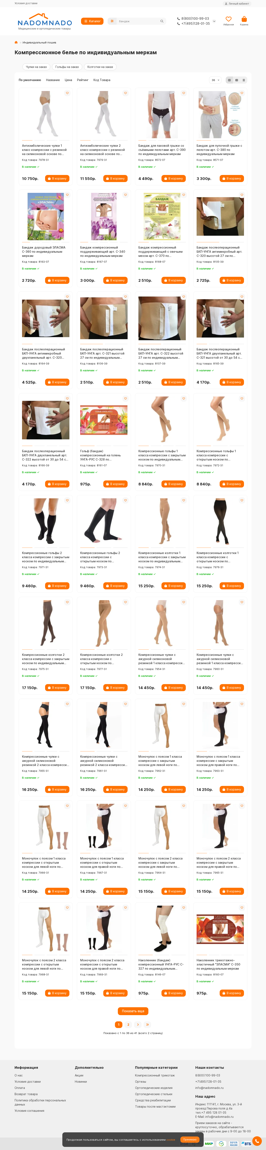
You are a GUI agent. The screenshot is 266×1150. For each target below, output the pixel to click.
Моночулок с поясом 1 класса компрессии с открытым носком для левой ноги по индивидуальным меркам (43, 863)
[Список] (236, 80)
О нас (19, 1075)
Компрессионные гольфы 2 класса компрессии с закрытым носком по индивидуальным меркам (45, 557)
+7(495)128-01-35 (208, 1081)
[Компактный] (243, 80)
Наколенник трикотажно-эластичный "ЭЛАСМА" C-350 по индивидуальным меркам (218, 964)
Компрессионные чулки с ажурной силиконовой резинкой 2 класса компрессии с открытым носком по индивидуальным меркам (103, 761)
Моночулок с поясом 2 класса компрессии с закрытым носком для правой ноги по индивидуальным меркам (219, 863)
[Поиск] (162, 21)
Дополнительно (89, 1067)
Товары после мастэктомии (155, 1106)
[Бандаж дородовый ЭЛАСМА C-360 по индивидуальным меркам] (45, 216)
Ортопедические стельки (153, 1094)
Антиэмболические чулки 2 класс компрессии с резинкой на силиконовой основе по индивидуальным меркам (102, 150)
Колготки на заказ (100, 67)
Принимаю (190, 1139)
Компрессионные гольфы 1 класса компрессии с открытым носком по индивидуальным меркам (216, 455)
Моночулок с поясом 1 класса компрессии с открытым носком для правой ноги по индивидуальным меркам (102, 863)
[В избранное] (67, 93)
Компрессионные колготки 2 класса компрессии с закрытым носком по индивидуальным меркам (45, 659)
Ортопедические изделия (153, 1088)
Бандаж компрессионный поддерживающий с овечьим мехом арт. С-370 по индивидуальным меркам (160, 252)
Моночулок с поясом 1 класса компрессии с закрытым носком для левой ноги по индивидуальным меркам (160, 761)
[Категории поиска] (112, 21)
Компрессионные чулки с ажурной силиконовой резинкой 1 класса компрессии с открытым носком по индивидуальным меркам (220, 659)
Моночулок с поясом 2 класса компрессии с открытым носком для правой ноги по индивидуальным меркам (102, 964)
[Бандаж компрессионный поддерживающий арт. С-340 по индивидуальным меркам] (104, 216)
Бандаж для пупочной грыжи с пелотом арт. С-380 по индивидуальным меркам (219, 150)
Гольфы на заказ (67, 67)
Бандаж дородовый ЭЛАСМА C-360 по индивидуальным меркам (43, 251)
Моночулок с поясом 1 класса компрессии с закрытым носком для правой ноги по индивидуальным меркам (218, 761)
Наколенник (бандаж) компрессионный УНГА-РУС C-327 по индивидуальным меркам (161, 964)
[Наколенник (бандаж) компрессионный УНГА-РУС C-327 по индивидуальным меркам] (162, 929)
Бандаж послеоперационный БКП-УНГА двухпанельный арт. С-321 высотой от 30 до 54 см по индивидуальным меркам (219, 353)
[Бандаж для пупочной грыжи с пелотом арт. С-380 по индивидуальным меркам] (220, 114)
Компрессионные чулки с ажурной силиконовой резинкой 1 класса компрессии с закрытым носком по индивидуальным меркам (161, 659)
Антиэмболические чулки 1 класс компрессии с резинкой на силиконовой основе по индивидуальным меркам (44, 150)
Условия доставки (26, 3)
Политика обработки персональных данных (40, 1102)
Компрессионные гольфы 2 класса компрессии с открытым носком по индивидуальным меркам (100, 557)
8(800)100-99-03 (207, 1075)
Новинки (81, 1081)
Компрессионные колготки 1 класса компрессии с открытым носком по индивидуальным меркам (218, 557)
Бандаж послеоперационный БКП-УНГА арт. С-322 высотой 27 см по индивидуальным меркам (160, 353)
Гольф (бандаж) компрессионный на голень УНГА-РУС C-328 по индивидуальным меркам (100, 455)
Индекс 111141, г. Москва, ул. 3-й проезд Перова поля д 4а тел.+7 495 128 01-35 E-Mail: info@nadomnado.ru (218, 1110)
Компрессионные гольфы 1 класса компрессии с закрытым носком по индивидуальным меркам (162, 455)
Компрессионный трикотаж (155, 1075)
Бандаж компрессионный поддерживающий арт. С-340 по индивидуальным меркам (102, 251)
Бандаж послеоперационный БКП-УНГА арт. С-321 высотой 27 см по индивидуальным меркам (102, 353)
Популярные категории (156, 1067)
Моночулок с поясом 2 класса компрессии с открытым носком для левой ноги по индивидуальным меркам (44, 964)
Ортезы (140, 1081)
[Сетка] (229, 80)
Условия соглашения (29, 1110)
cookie (170, 1139)
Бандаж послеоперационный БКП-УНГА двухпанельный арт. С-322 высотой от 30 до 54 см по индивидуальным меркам (45, 455)
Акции (79, 1075)
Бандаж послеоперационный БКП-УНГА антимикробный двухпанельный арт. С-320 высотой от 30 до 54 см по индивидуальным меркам (43, 353)
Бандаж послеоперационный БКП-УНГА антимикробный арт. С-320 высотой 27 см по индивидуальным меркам (219, 252)
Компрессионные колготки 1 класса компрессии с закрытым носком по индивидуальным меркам (162, 557)
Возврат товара (26, 1094)
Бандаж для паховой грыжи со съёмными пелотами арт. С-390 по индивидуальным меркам (162, 150)
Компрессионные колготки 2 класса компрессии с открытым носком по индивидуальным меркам (101, 659)
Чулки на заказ (36, 67)
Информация (26, 1067)
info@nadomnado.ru (209, 1088)
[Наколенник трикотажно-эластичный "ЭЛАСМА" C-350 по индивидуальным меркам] (220, 929)
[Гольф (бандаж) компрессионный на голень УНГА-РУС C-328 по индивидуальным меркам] (104, 420)
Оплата (20, 1088)
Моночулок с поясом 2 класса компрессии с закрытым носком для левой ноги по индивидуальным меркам (160, 863)
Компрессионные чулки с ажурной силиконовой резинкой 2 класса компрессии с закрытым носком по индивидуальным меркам (45, 761)
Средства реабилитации (153, 1100)
